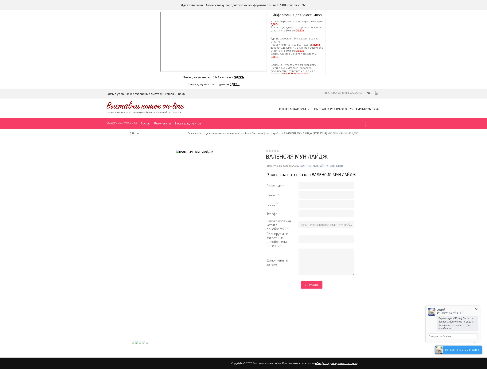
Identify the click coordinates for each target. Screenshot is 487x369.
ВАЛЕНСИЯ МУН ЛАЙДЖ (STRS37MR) (321, 165)
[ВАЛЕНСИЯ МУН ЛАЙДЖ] (194, 151)
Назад (135, 133)
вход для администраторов (340, 363)
